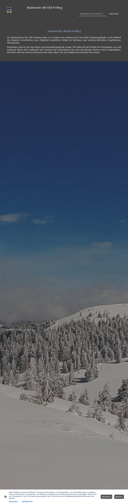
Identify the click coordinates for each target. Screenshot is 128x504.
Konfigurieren (27, 501)
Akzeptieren (106, 497)
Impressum (13, 501)
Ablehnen (119, 497)
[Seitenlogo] (9, 10)
